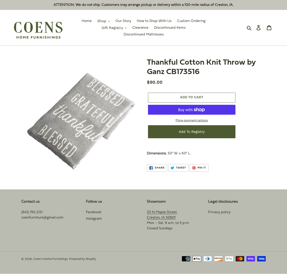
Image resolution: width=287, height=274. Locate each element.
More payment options (192, 120)
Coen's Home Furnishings (50, 259)
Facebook (93, 212)
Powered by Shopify (82, 259)
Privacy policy (219, 212)
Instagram (94, 218)
